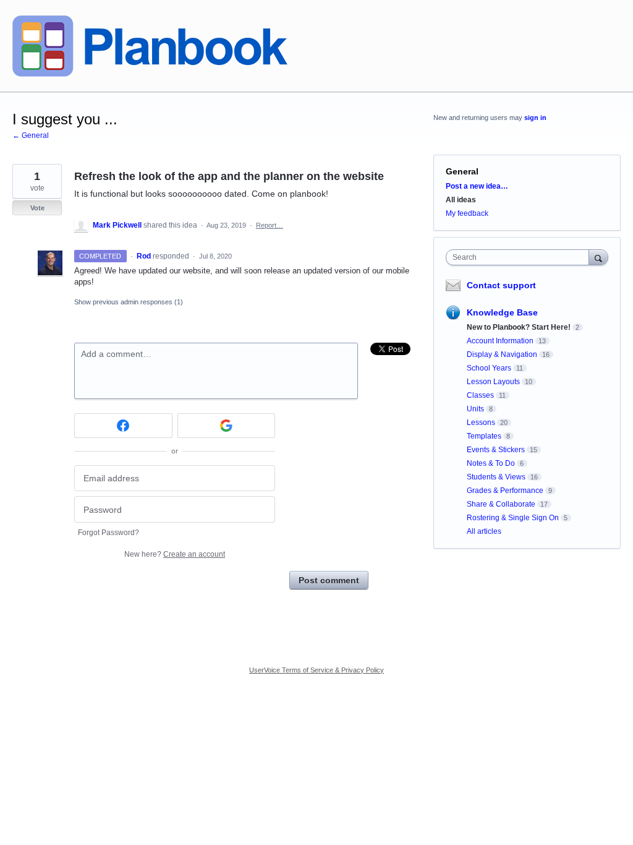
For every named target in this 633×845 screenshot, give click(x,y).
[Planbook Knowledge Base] (149, 46)
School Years (489, 368)
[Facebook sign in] (123, 425)
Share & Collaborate (501, 504)
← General (30, 135)
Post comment (329, 580)
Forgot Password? (108, 532)
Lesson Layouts (493, 381)
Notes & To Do (491, 463)
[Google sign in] (226, 425)
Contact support (501, 285)
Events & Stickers (496, 449)
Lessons (481, 422)
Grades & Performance (505, 490)
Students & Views (496, 477)
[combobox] (520, 257)
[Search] (598, 257)
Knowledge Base (502, 312)
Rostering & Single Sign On (513, 517)
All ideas (461, 199)
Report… (269, 225)
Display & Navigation (502, 354)
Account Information (500, 341)
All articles (484, 531)
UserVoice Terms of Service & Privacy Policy (316, 670)
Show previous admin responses (128, 302)
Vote (37, 208)
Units (475, 409)
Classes (480, 395)
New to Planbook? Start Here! (519, 327)
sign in (535, 117)
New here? (174, 554)
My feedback (467, 213)
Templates (484, 436)
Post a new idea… (477, 186)
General (462, 171)
